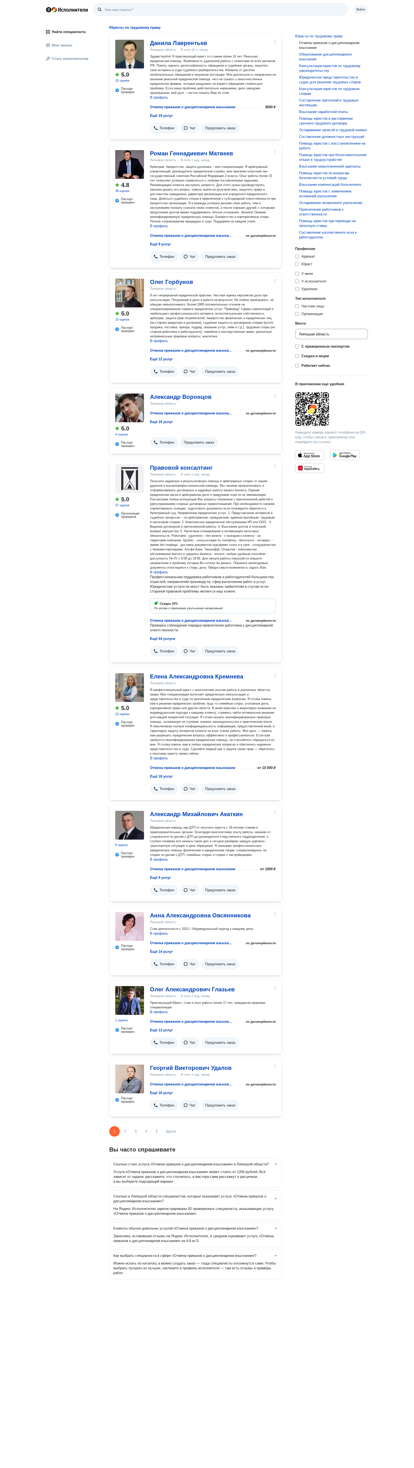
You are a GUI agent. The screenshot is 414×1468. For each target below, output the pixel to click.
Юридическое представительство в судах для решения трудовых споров (330, 79)
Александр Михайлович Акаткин (196, 814)
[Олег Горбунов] (129, 293)
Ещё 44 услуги (162, 639)
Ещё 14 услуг (161, 951)
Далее (171, 1131)
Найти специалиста (69, 32)
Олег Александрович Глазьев (192, 989)
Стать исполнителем (70, 58)
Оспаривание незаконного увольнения (330, 203)
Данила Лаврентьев (178, 43)
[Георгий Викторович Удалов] (129, 1079)
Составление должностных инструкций (331, 137)
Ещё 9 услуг (160, 244)
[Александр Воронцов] (129, 408)
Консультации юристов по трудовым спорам (329, 91)
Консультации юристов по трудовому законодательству (330, 68)
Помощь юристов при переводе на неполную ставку (327, 223)
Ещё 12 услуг (161, 359)
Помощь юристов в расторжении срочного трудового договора (326, 120)
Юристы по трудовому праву (319, 36)
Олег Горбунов (171, 282)
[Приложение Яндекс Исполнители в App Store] (309, 455)
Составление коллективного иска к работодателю (328, 234)
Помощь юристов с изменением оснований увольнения (325, 193)
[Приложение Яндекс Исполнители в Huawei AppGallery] (309, 468)
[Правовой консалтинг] (129, 478)
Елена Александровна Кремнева (196, 676)
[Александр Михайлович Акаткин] (129, 825)
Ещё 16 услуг (161, 1093)
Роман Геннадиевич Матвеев (191, 153)
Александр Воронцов (181, 397)
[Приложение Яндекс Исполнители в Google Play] (344, 455)
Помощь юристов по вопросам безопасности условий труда (324, 175)
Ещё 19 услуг (161, 115)
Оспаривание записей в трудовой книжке (333, 130)
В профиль (159, 97)
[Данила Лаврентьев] (129, 54)
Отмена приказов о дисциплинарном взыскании (192, 107)
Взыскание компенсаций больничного (330, 184)
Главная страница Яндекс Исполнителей (67, 9)
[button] (164, 128)
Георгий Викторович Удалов (191, 1068)
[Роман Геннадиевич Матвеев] (129, 164)
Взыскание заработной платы (323, 112)
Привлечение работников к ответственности (321, 211)
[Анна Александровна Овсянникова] (129, 926)
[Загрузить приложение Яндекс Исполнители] (331, 409)
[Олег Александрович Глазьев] (129, 1000)
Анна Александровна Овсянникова (200, 915)
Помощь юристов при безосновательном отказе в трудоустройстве (332, 157)
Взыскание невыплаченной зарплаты (330, 166)
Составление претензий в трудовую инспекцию (328, 102)
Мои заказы (62, 45)
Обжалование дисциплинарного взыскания (325, 56)
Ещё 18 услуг (161, 776)
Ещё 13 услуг (161, 1030)
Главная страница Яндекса (48, 9)
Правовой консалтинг (181, 467)
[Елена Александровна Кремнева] (129, 687)
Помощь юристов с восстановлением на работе (332, 145)
